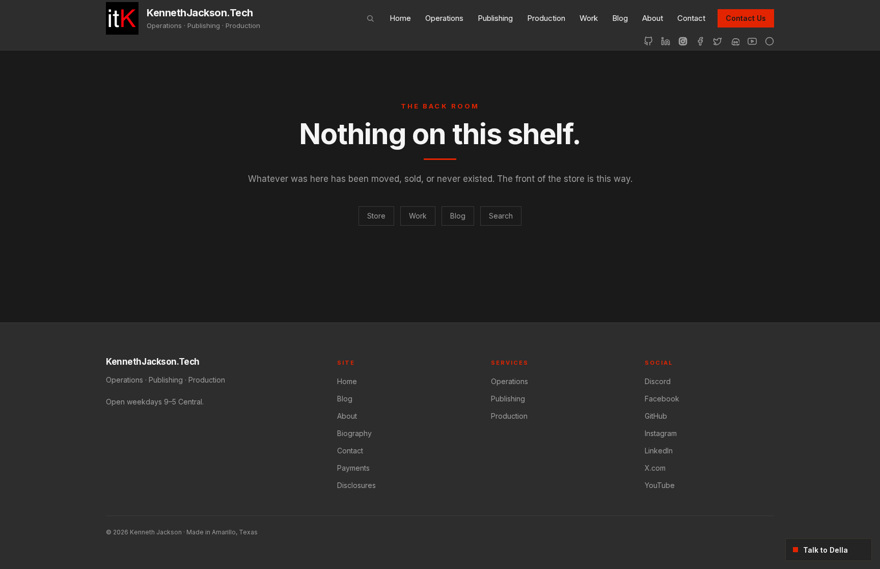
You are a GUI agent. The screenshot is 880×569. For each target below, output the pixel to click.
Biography (354, 433)
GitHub (656, 416)
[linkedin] (665, 41)
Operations (444, 18)
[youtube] (752, 41)
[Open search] (370, 18)
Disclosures (356, 485)
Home (400, 18)
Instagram (661, 433)
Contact (691, 18)
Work (589, 18)
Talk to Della (825, 550)
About (652, 18)
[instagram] (683, 41)
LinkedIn (659, 450)
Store (376, 215)
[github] (648, 41)
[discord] (734, 41)
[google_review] (769, 41)
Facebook (662, 398)
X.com (655, 468)
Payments (353, 468)
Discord (658, 381)
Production (546, 18)
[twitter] (717, 41)
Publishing (495, 18)
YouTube (660, 485)
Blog (620, 18)
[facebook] (700, 41)
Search (501, 215)
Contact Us (746, 18)
